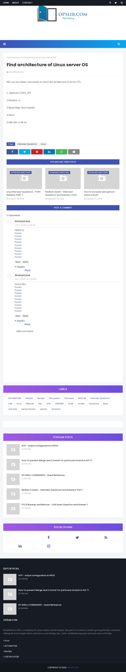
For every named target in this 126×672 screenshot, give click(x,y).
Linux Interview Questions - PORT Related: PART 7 (24, 193)
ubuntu (43, 409)
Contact (27, 2)
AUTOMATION (14, 398)
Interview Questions (27, 144)
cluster (81, 403)
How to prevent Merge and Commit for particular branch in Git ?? (57, 460)
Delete (25, 262)
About (15, 2)
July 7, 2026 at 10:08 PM (25, 279)
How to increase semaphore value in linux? (99, 193)
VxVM (70, 403)
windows (56, 409)
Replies (21, 266)
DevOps (41, 398)
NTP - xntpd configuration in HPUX (40, 445)
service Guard (28, 409)
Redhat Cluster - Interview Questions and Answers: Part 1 (61, 193)
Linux (16, 57)
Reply (18, 262)
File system (54, 398)
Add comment (24, 331)
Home (6, 2)
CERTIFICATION (11, 656)
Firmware (69, 398)
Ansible (29, 398)
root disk (12, 409)
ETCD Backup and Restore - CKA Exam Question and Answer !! (55, 504)
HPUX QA (82, 398)
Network (30, 403)
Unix (49, 403)
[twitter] (116, 3)
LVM (10, 403)
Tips (40, 403)
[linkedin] (20, 546)
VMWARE (59, 403)
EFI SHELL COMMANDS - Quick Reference (43, 475)
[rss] (106, 537)
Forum (18, 233)
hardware (94, 403)
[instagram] (121, 3)
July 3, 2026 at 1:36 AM (25, 225)
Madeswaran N (16, 72)
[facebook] (110, 3)
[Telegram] (20, 537)
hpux (105, 403)
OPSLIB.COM (73, 667)
